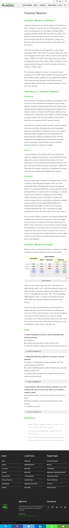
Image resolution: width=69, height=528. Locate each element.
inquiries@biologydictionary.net (28, 516)
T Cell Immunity (29, 476)
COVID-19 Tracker (27, 5)
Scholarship (5, 483)
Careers (4, 464)
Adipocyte (27, 461)
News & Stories (52, 5)
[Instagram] (57, 1)
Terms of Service (7, 480)
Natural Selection (52, 480)
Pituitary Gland (51, 487)
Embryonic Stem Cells (30, 483)
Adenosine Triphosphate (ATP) (56, 472)
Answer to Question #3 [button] (34, 412)
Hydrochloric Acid (52, 476)
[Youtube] (66, 1)
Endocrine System (52, 461)
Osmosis (49, 483)
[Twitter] (63, 1)
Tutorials (42, 5)
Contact (4, 472)
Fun (60, 5)
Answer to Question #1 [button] (34, 351)
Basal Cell (27, 468)
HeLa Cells (27, 487)
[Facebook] (54, 1)
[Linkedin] (60, 1)
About (3, 461)
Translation (50, 468)
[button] (65, 5)
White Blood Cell (29, 464)
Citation (4, 487)
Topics (35, 5)
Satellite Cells (28, 480)
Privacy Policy (6, 476)
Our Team (5, 468)
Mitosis (49, 464)
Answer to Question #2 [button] (34, 381)
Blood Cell (27, 472)
